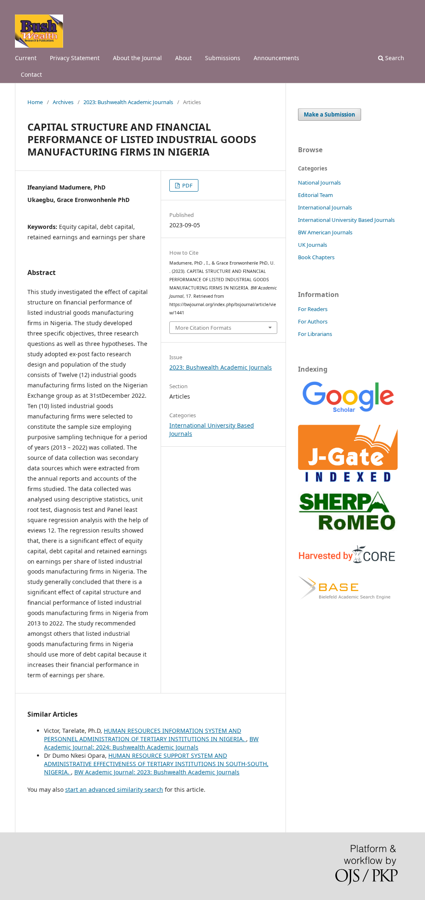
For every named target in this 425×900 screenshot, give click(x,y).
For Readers (312, 309)
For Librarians (315, 334)
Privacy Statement (75, 58)
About (183, 58)
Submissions (222, 58)
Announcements (276, 58)
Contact (31, 74)
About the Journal (137, 58)
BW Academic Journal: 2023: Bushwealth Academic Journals (156, 772)
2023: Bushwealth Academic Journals (128, 102)
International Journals (325, 207)
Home (35, 102)
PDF (187, 185)
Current (26, 58)
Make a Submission (329, 114)
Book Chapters (316, 257)
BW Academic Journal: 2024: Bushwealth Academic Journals (151, 743)
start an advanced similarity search (114, 789)
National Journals (319, 182)
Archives (63, 102)
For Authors (312, 321)
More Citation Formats (203, 327)
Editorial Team (315, 195)
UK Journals (312, 244)
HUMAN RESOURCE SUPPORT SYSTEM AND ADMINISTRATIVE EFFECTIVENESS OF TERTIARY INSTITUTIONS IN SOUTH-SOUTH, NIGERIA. (156, 764)
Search (393, 58)
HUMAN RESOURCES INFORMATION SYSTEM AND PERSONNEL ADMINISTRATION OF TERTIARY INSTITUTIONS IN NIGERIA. (145, 735)
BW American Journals (325, 232)
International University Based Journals (346, 220)
